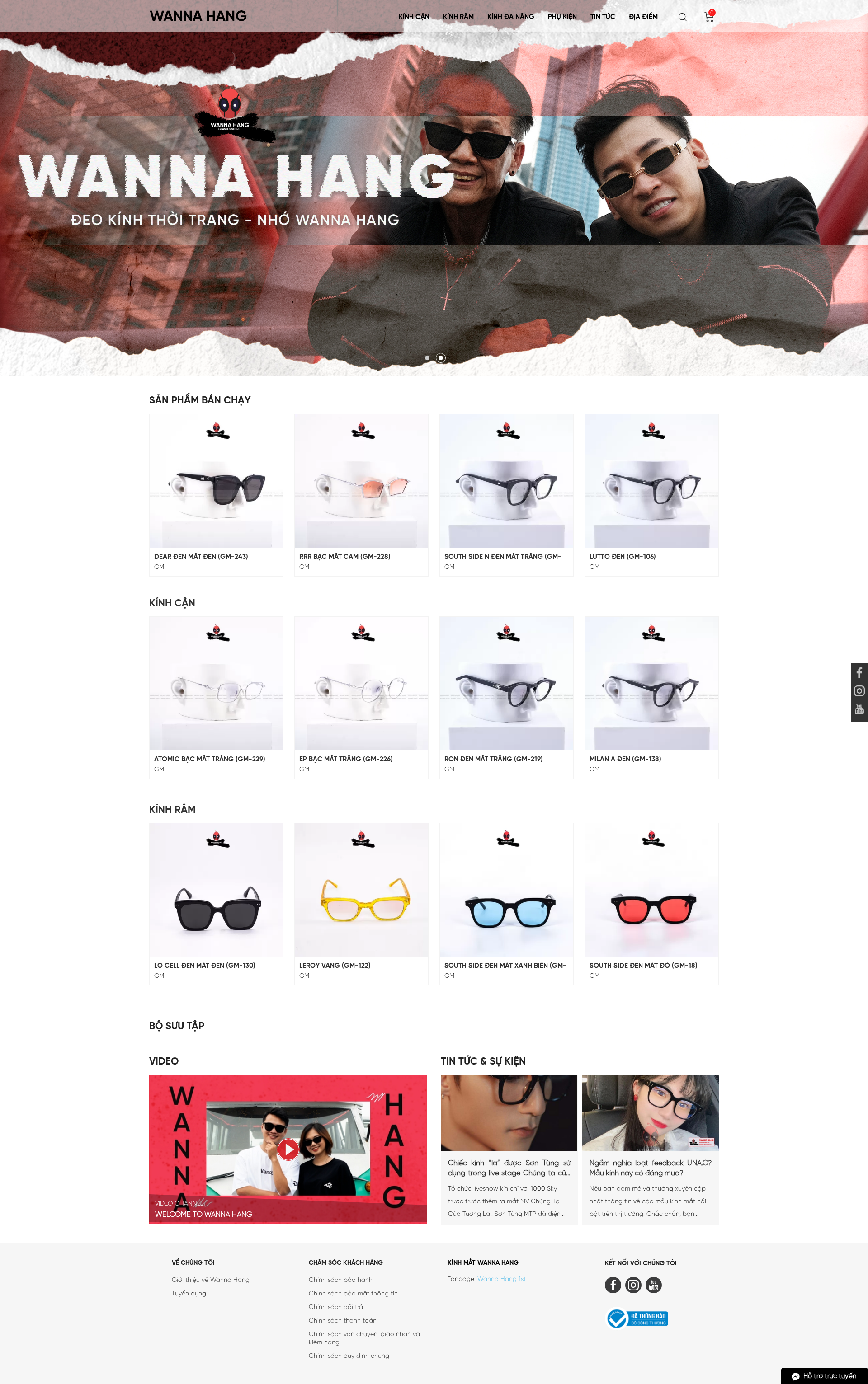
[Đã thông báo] (662, 1320)
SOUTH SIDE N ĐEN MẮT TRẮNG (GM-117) (502, 557)
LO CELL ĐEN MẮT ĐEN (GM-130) (204, 966)
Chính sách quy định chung (349, 1356)
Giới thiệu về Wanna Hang (211, 1280)
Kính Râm (458, 17)
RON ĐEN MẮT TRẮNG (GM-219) (493, 759)
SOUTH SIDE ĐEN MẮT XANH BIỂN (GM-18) (505, 966)
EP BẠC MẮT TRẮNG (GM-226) (346, 759)
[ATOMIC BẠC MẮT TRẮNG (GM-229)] (216, 683)
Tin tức (602, 17)
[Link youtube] (859, 674)
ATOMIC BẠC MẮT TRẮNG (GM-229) (209, 759)
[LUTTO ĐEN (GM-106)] (651, 481)
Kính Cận (414, 17)
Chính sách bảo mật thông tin (353, 1293)
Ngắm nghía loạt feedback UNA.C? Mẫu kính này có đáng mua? (651, 1168)
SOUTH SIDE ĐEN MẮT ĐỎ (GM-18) (644, 966)
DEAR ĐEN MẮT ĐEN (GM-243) (201, 557)
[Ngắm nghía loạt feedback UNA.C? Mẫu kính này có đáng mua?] (650, 1149)
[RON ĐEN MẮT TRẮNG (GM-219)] (506, 683)
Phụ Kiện (562, 17)
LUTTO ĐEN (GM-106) (623, 557)
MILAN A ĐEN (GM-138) (625, 759)
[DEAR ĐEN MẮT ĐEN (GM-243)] (216, 481)
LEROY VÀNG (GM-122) (335, 966)
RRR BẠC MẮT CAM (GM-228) (345, 557)
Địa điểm (643, 17)
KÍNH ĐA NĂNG (510, 17)
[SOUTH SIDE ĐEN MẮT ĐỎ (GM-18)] (651, 890)
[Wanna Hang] (199, 13)
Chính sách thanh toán (343, 1321)
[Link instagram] (859, 692)
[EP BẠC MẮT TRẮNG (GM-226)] (361, 683)
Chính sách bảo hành (341, 1280)
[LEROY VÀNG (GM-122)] (361, 890)
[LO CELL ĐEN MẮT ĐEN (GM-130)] (216, 890)
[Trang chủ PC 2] (434, 188)
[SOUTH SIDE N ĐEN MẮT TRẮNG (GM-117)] (506, 481)
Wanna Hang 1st (501, 1279)
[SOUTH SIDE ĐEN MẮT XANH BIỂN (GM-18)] (506, 890)
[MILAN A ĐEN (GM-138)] (651, 683)
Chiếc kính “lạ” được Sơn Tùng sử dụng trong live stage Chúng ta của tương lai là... (509, 1168)
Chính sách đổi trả (336, 1307)
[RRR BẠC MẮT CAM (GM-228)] (361, 481)
